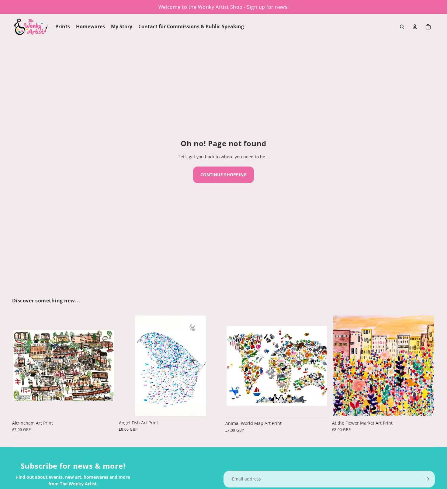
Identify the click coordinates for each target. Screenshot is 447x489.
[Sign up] (426, 479)
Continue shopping (223, 174)
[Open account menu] (414, 26)
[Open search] (402, 26)
